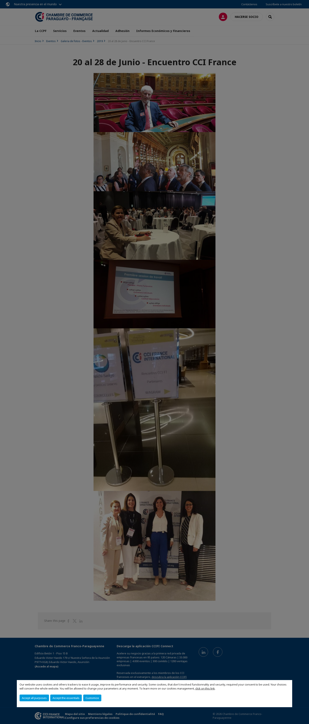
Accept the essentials (66, 698)
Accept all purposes (34, 698)
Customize (92, 698)
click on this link (205, 688)
